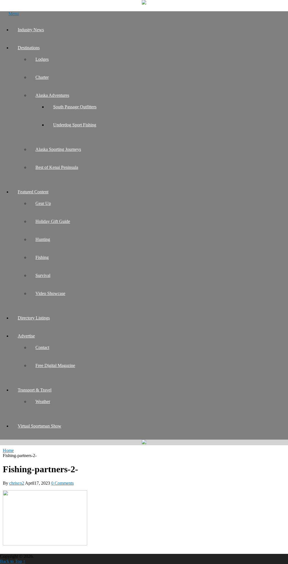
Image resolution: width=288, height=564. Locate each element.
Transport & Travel (34, 390)
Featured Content (33, 191)
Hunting (42, 239)
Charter (42, 77)
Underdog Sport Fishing (74, 124)
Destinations (29, 47)
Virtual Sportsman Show (39, 426)
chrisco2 (16, 483)
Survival (42, 275)
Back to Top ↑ (12, 561)
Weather (42, 401)
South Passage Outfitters (74, 106)
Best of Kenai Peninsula (56, 167)
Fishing (42, 257)
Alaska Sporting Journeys (58, 149)
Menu (13, 13)
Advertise (26, 336)
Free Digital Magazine (55, 365)
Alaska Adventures (52, 95)
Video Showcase (50, 293)
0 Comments (62, 483)
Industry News (31, 29)
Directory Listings (34, 317)
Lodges (42, 59)
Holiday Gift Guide (52, 221)
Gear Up (43, 203)
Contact (42, 347)
